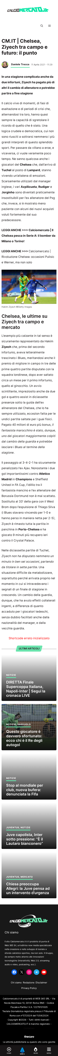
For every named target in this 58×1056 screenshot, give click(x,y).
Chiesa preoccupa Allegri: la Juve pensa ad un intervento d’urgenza (28, 888)
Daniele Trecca (20, 64)
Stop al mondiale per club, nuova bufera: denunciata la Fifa (24, 790)
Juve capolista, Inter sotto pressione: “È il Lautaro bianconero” (24, 839)
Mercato (27, 876)
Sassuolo (24, 724)
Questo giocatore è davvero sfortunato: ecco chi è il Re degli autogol (24, 738)
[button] (42, 25)
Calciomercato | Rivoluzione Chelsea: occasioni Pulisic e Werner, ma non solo (28, 256)
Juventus (12, 827)
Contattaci (29, 1028)
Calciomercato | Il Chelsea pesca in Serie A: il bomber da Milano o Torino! (28, 235)
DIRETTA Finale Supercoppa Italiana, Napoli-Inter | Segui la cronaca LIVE (25, 689)
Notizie (11, 675)
